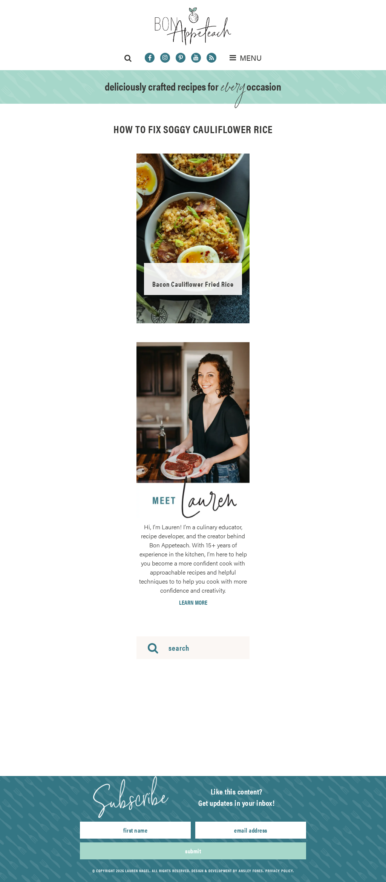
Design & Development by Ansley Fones (227, 870)
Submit (193, 851)
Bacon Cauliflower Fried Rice (193, 284)
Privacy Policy (279, 870)
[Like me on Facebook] (150, 58)
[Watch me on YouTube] (196, 58)
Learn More (193, 602)
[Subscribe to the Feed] (211, 58)
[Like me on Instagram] (165, 58)
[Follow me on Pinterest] (180, 58)
